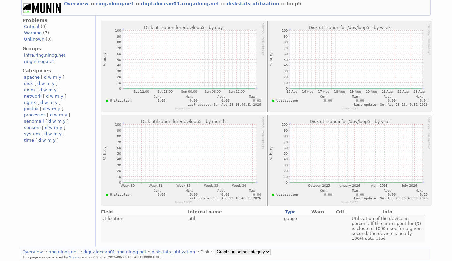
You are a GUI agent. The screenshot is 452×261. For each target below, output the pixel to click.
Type (290, 211)
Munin (74, 257)
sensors (32, 127)
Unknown (34, 39)
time (29, 140)
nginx (30, 102)
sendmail (34, 121)
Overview (77, 3)
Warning (33, 32)
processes (35, 114)
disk (28, 83)
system (32, 133)
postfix (31, 108)
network (33, 96)
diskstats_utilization (254, 3)
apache (32, 77)
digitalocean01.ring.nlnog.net (181, 3)
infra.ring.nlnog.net (44, 55)
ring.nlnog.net (115, 3)
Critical (31, 26)
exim (29, 89)
